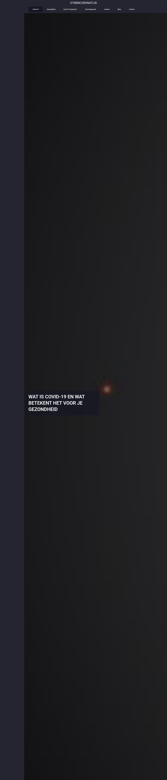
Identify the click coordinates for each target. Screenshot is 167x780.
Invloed (106, 9)
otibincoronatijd (83, 3)
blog (119, 9)
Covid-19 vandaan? (70, 9)
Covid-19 (36, 9)
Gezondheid (51, 9)
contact (131, 9)
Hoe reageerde (90, 9)
